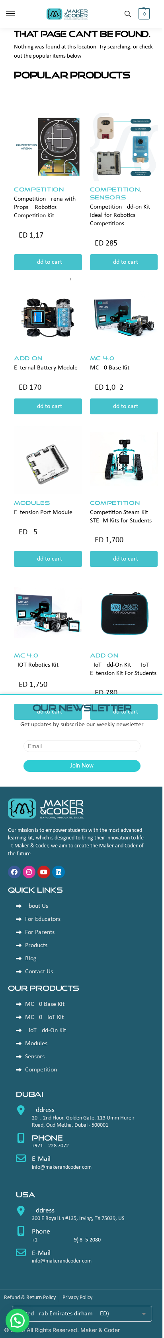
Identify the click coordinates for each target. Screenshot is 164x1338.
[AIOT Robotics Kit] (48, 613)
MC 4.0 (102, 358)
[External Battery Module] (48, 316)
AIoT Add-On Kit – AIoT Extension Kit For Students (123, 669)
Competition (39, 189)
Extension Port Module (43, 512)
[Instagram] (29, 872)
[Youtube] (43, 872)
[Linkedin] (58, 872)
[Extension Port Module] (48, 460)
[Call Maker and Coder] (82, 1119)
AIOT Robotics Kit (36, 665)
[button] (143, 13)
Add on (28, 358)
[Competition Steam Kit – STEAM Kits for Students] (124, 460)
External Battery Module (46, 368)
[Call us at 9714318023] (82, 1143)
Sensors (108, 197)
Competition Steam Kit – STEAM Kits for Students (121, 516)
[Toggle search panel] (128, 14)
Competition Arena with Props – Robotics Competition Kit (45, 207)
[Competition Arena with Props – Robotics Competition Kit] (48, 147)
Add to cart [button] (47, 262)
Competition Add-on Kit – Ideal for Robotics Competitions (122, 215)
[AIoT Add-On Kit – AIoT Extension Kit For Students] (124, 613)
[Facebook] (14, 872)
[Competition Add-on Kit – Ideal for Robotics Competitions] (124, 147)
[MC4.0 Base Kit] (124, 316)
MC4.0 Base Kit (109, 368)
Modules (32, 502)
